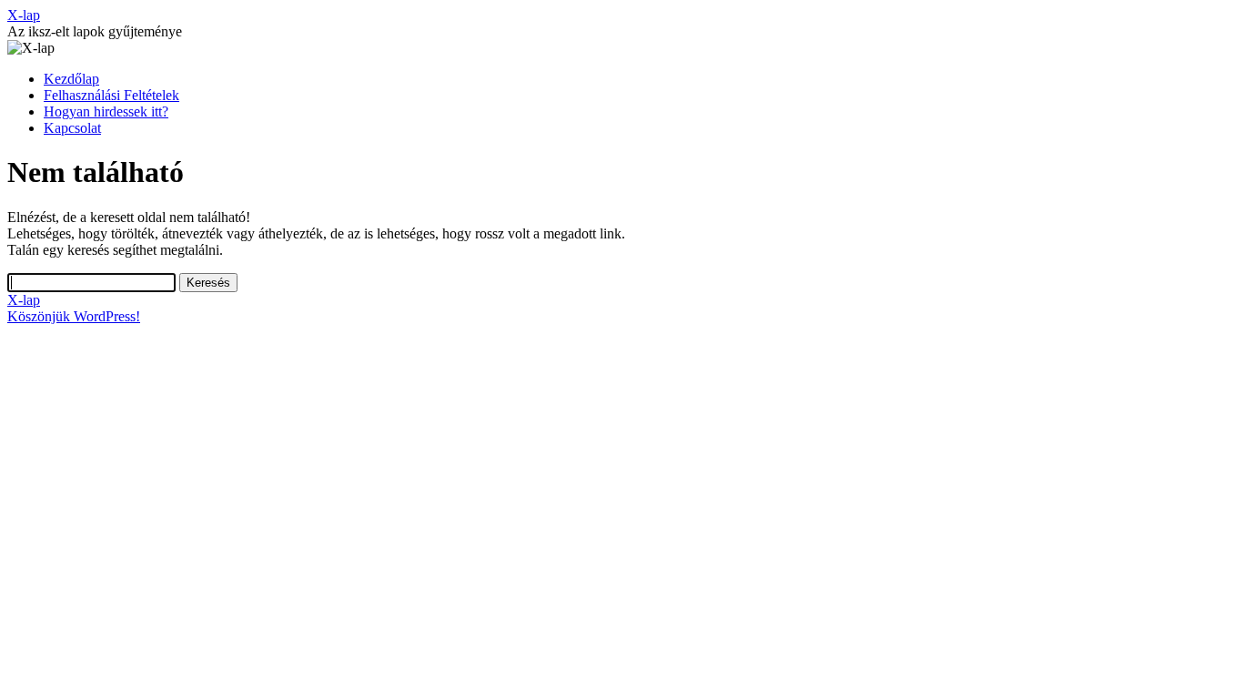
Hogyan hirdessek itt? (106, 111)
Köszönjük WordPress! (73, 316)
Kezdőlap (71, 78)
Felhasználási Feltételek (111, 95)
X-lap (23, 15)
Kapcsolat (72, 128)
